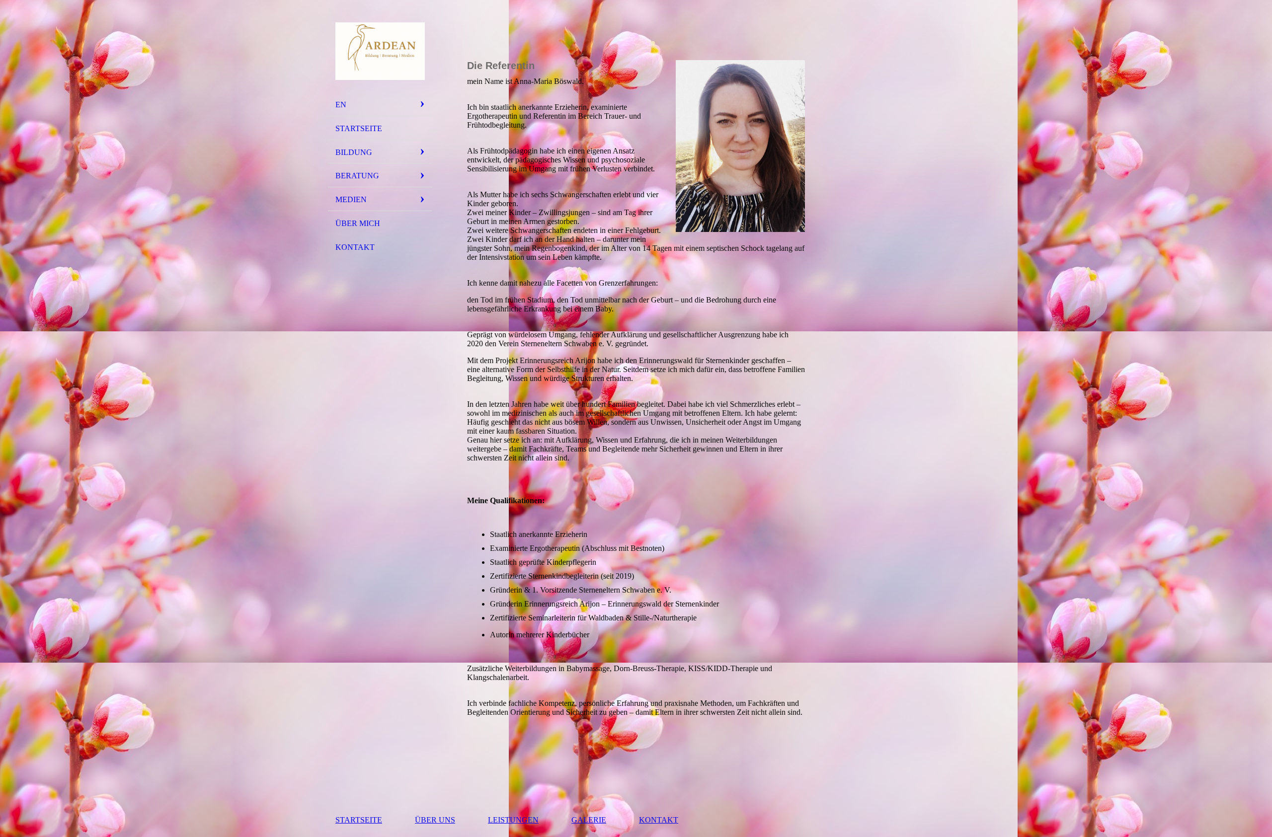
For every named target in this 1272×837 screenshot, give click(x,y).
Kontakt (355, 247)
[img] (380, 51)
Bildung (353, 152)
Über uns (435, 820)
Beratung (357, 175)
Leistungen (513, 820)
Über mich (357, 223)
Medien (351, 199)
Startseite (358, 128)
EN (340, 104)
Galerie (588, 820)
